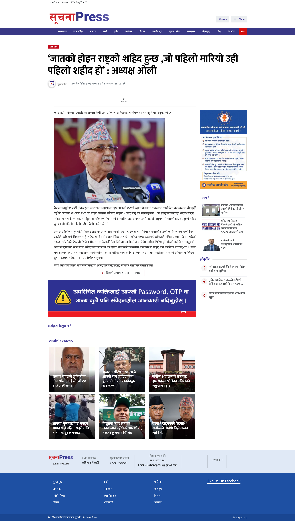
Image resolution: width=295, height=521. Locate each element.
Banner (53, 47)
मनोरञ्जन (108, 488)
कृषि (116, 31)
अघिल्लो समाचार (114, 273)
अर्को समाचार (133, 273)
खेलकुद (206, 31)
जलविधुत (157, 31)
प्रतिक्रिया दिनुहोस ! (59, 326)
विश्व (219, 31)
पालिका (158, 482)
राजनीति (78, 31)
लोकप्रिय (205, 259)
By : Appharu (240, 517)
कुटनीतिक (174, 31)
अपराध (157, 502)
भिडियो (231, 31)
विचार (142, 31)
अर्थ (105, 31)
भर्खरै (205, 198)
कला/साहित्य (110, 495)
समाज (93, 31)
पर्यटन (128, 31)
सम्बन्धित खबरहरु (61, 341)
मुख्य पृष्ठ (57, 482)
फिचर (56, 502)
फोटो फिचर (59, 495)
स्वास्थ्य (191, 31)
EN (243, 31)
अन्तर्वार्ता (108, 502)
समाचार (62, 31)
